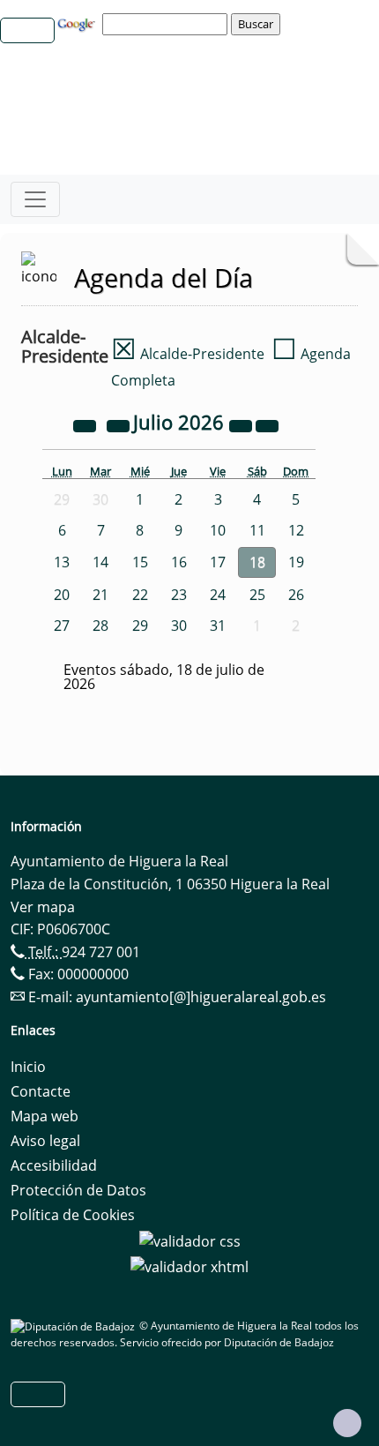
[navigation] (167, 23)
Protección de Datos (78, 1190)
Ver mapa (43, 907)
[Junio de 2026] (120, 424)
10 (218, 530)
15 (140, 562)
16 (179, 562)
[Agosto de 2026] (267, 424)
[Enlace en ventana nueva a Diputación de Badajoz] (75, 1325)
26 (296, 594)
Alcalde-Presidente (187, 353)
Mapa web (44, 1116)
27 (62, 625)
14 (100, 562)
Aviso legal (45, 1140)
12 (296, 530)
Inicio (28, 1066)
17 (218, 562)
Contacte (41, 1091)
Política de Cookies (73, 1215)
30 (179, 625)
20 (62, 594)
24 (218, 594)
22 (140, 594)
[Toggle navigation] (35, 199)
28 (100, 625)
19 (296, 562)
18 (257, 562)
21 (100, 594)
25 (257, 594)
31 (218, 625)
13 (62, 562)
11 (257, 530)
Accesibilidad (54, 1165)
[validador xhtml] (189, 1266)
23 (179, 594)
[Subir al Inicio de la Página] (347, 1423)
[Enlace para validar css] (190, 1239)
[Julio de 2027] (242, 424)
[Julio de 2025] (86, 424)
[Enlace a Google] (78, 23)
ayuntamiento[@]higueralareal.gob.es (201, 997)
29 (140, 625)
